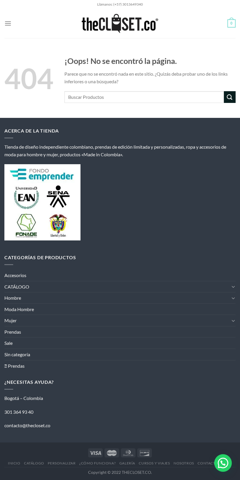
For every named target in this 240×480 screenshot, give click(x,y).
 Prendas (14, 366)
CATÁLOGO (16, 286)
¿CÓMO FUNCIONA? (97, 463)
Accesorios (15, 275)
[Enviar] (230, 97)
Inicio (14, 463)
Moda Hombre (19, 309)
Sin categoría (17, 354)
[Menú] (7, 23)
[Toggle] (233, 286)
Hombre (12, 298)
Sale (8, 343)
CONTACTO (208, 463)
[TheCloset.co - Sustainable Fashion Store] (120, 23)
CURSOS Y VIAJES (154, 463)
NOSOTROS (184, 463)
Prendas (12, 332)
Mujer (10, 320)
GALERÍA (127, 463)
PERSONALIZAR (62, 463)
